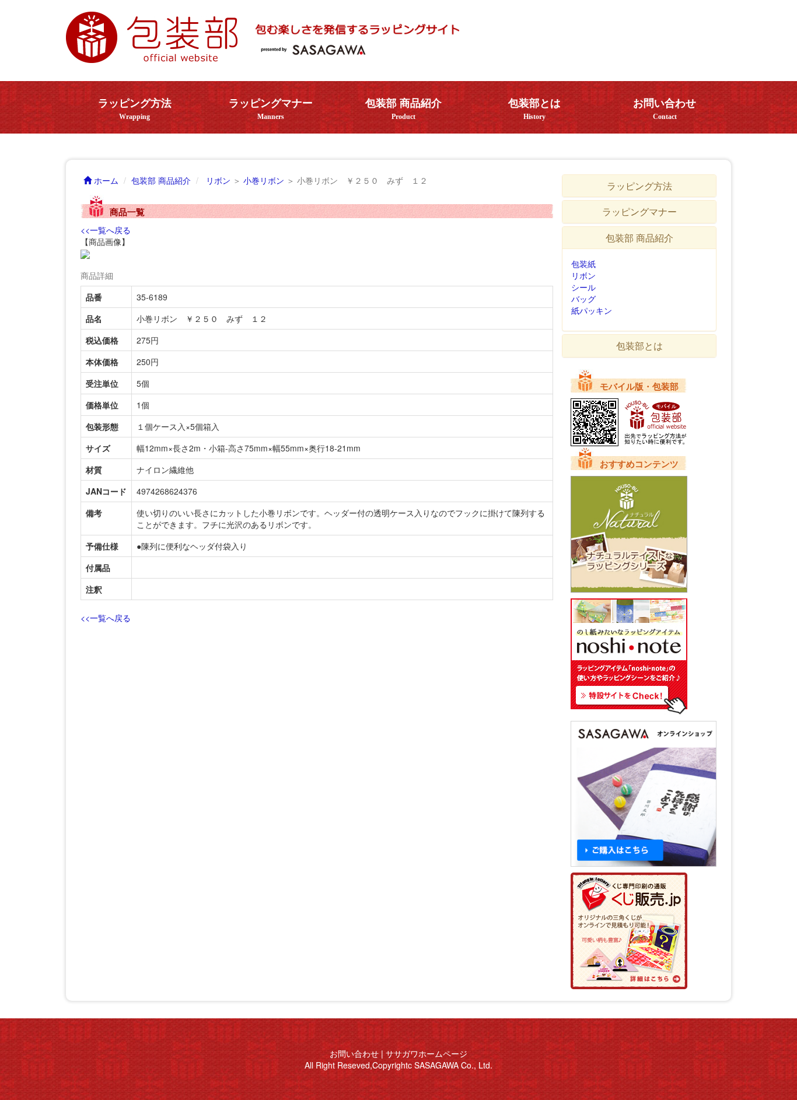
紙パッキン (591, 310)
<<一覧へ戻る (106, 230)
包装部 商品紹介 (403, 109)
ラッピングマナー (271, 109)
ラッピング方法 (135, 109)
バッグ (583, 298)
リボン (218, 180)
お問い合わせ (664, 109)
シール (583, 287)
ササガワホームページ (426, 1053)
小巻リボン (263, 180)
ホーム (105, 180)
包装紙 (583, 263)
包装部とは (534, 109)
